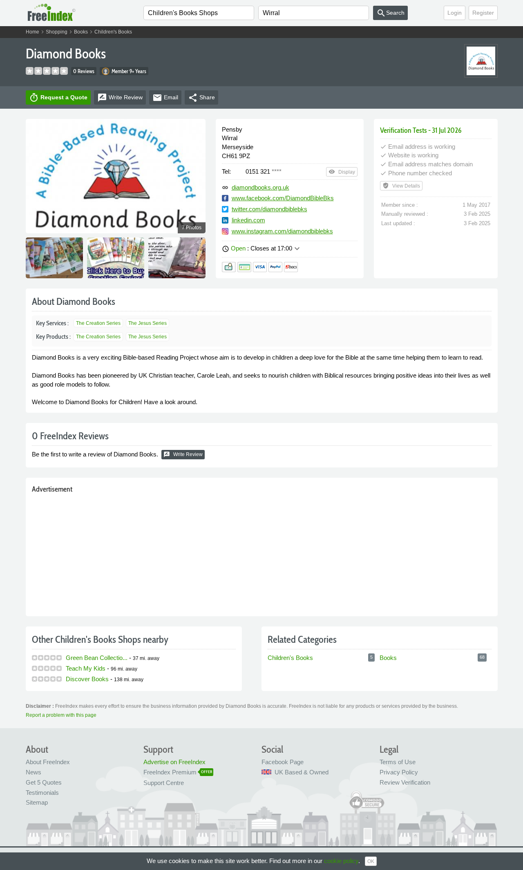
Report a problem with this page (61, 715)
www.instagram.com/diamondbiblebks (282, 231)
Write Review (183, 454)
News (33, 772)
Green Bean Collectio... (96, 657)
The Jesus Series (147, 323)
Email (165, 98)
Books (81, 32)
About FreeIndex (48, 761)
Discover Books (87, 678)
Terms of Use (398, 761)
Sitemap (37, 802)
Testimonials (42, 792)
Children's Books (113, 32)
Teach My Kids (85, 668)
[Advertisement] (262, 553)
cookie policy (341, 860)
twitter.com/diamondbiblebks (269, 209)
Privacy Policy (399, 772)
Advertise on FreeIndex (174, 761)
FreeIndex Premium (170, 772)
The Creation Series (98, 323)
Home (32, 32)
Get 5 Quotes (44, 782)
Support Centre (163, 782)
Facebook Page (283, 761)
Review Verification (405, 782)
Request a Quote (58, 98)
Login (454, 12)
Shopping (56, 32)
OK (370, 861)
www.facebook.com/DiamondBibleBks (283, 198)
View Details (401, 185)
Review (120, 98)
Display (342, 171)
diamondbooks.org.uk (260, 187)
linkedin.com (248, 220)
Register (483, 12)
